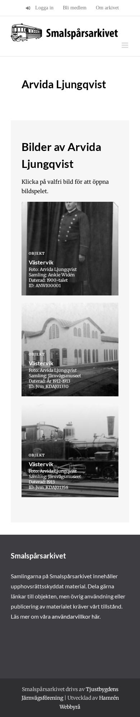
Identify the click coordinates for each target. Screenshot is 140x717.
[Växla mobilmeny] (125, 45)
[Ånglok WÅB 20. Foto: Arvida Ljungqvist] (70, 450)
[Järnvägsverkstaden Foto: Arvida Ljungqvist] (70, 349)
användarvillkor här (75, 616)
